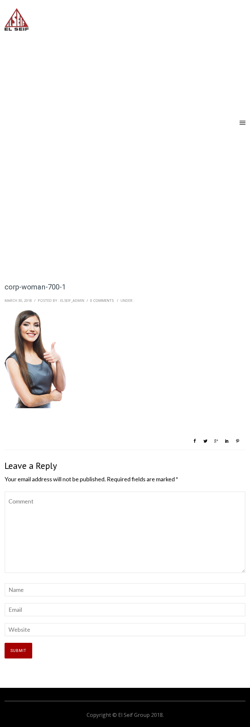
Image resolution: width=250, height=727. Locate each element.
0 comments (102, 300)
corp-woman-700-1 (35, 287)
